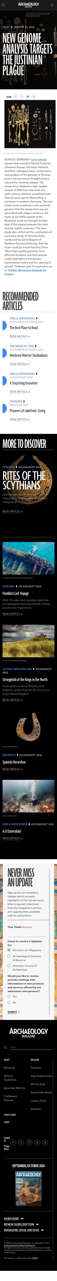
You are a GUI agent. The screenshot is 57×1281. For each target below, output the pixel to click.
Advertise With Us (14, 1088)
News (6, 27)
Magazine (27, 950)
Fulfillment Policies (10, 1098)
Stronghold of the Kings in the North (25, 680)
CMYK (35, 1258)
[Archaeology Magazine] (28, 1037)
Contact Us (7, 1139)
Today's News (10, 1115)
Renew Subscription (19, 1224)
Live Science (39, 159)
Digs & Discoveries (42, 1076)
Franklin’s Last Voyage (16, 593)
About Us (9, 1068)
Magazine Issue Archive (21, 1230)
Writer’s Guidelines (10, 1078)
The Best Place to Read (24, 328)
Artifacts (36, 1109)
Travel (7, 1122)
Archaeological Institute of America (27, 958)
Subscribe (11, 1218)
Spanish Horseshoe (14, 762)
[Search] (5, 1047)
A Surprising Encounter (24, 383)
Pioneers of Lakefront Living (27, 411)
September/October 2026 (28, 1166)
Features (36, 1068)
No (14, 1002)
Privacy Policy (7, 1147)
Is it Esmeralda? (12, 831)
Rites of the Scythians (24, 481)
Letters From (38, 1101)
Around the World (41, 1092)
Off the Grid (38, 1084)
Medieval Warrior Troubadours (29, 355)
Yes (15, 996)
